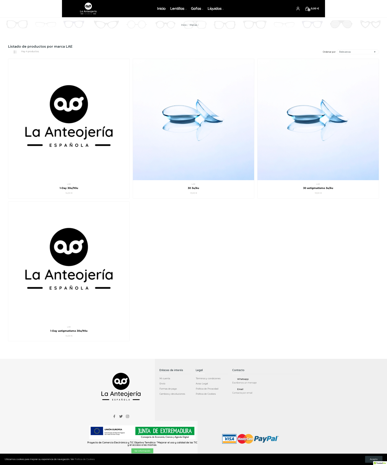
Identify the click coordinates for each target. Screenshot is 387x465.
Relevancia (358, 52)
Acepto (374, 459)
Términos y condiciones (208, 378)
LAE (69, 184)
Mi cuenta (164, 378)
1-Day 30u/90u (69, 188)
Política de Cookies (206, 394)
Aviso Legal (202, 383)
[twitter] (121, 417)
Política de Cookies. (85, 459)
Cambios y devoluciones (172, 394)
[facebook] (114, 417)
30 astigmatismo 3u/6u (318, 188)
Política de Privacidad (207, 388)
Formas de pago (168, 388)
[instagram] (127, 417)
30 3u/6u (193, 188)
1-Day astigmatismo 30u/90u (69, 330)
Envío (162, 383)
